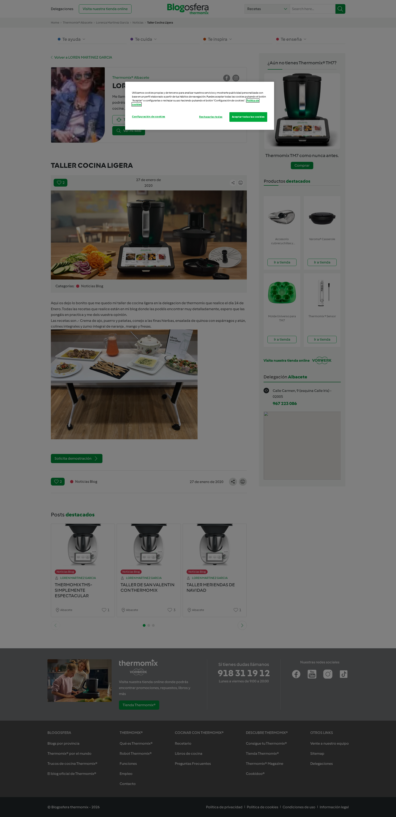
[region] (199, 106)
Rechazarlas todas (211, 116)
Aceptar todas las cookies (248, 116)
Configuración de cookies (148, 116)
